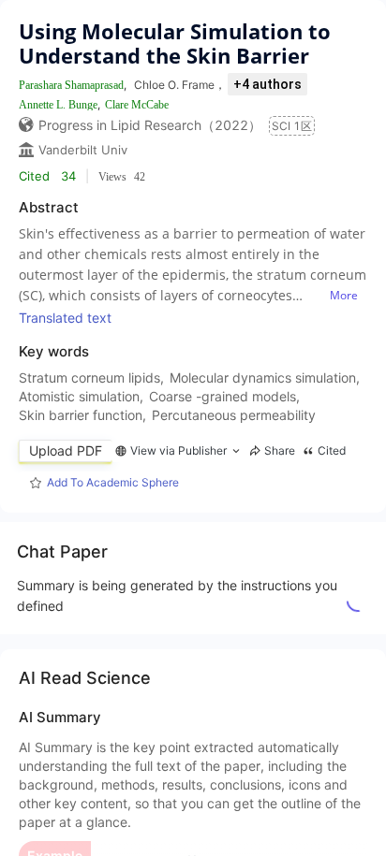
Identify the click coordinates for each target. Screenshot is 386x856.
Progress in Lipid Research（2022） (149, 125)
